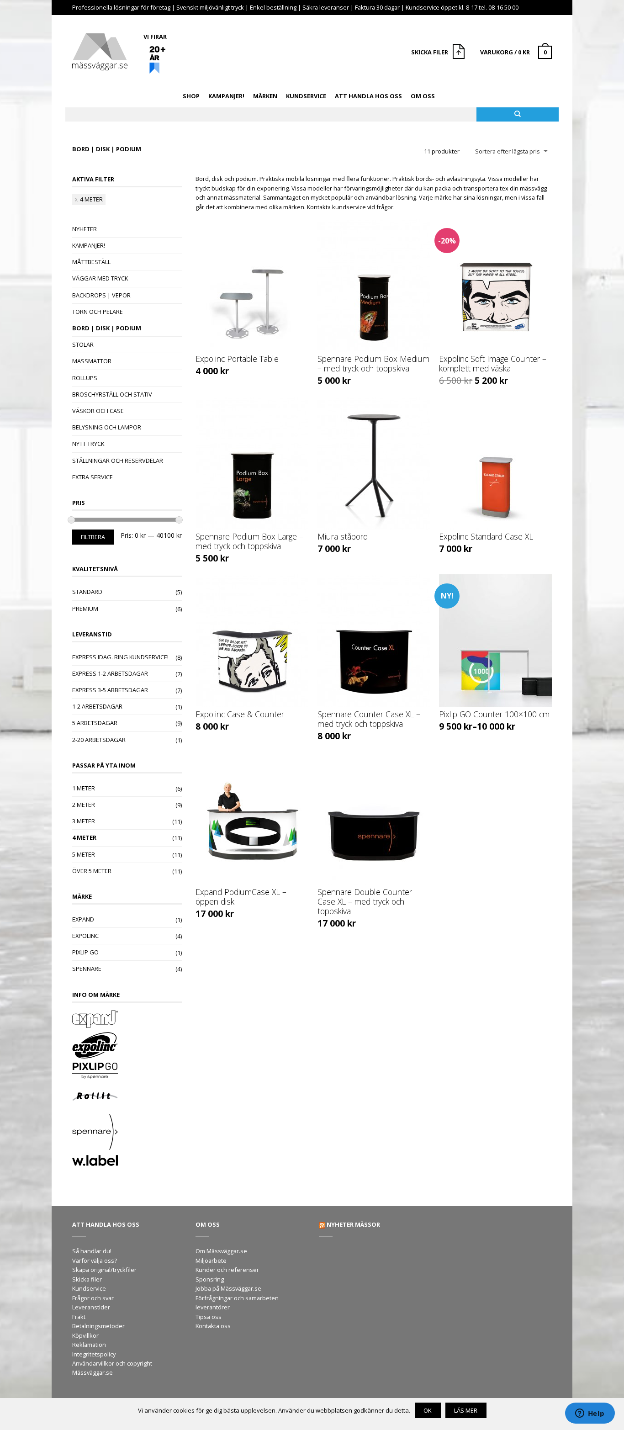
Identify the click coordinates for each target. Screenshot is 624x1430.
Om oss (423, 96)
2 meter (83, 804)
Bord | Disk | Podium (106, 328)
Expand (83, 919)
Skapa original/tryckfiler (104, 1270)
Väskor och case (98, 411)
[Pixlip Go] (127, 1072)
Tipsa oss (209, 1317)
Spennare (86, 968)
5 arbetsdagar (94, 723)
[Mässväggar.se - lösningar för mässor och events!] (99, 49)
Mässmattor (91, 361)
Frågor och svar (93, 1298)
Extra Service (92, 477)
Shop (191, 96)
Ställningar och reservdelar (117, 460)
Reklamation (89, 1344)
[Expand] (127, 1020)
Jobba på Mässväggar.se (228, 1288)
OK (427, 1410)
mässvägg (533, 188)
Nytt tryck (88, 444)
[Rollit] (127, 1097)
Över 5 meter (91, 871)
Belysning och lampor (106, 427)
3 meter (83, 821)
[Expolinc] (127, 1046)
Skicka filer (87, 1279)
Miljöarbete (211, 1260)
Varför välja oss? (94, 1260)
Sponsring (210, 1279)
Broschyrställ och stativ (112, 394)
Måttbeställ (91, 262)
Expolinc (85, 936)
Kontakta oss (213, 1326)
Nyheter (84, 229)
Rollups (84, 378)
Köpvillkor (85, 1335)
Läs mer (465, 1410)
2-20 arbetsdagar (99, 740)
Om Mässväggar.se (221, 1251)
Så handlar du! (91, 1251)
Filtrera (93, 537)
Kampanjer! (226, 96)
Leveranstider (91, 1307)
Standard (87, 592)
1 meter (83, 788)
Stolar (83, 344)
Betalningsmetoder (98, 1326)
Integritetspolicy (94, 1354)
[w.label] (127, 1161)
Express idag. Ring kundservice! (120, 657)
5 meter (83, 854)
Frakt (78, 1317)
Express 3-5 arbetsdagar (110, 690)
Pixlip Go (85, 952)
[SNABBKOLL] (252, 285)
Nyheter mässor (353, 1224)
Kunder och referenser (227, 1270)
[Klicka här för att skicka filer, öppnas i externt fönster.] (459, 52)
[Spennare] (127, 1133)
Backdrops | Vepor (101, 295)
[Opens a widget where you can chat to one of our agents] (590, 1414)
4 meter (91, 199)
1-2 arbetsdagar (97, 706)
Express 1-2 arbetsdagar (110, 673)
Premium (85, 608)
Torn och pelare (97, 311)
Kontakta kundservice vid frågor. (351, 207)
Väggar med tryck (100, 278)
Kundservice (306, 96)
